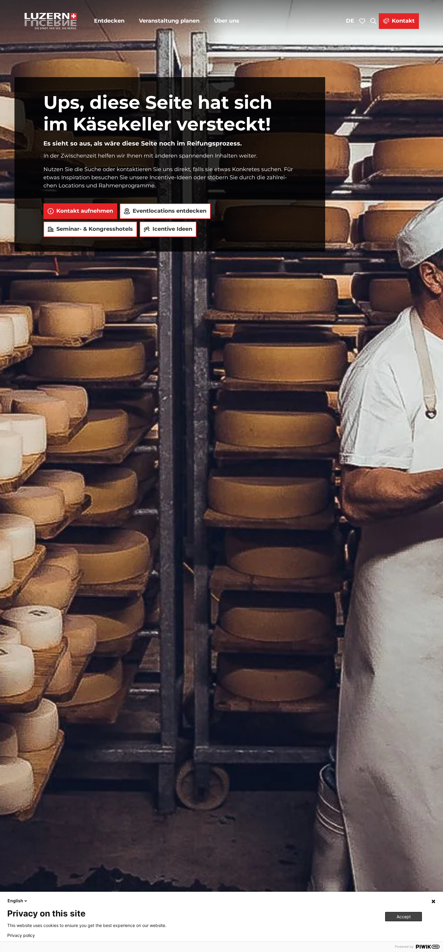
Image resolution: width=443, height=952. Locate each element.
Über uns (226, 20)
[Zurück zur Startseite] (50, 21)
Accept (404, 916)
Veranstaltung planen (169, 20)
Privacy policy (21, 935)
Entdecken (109, 20)
